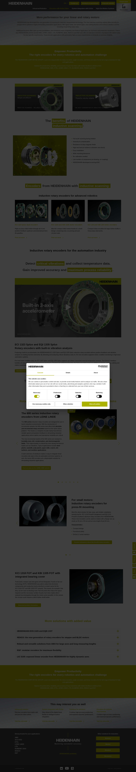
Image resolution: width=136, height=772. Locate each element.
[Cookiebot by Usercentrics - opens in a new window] (99, 366)
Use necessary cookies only (41, 404)
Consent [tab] (40, 373)
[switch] (57, 396)
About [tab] (96, 373)
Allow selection (68, 404)
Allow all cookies (94, 404)
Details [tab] (68, 373)
